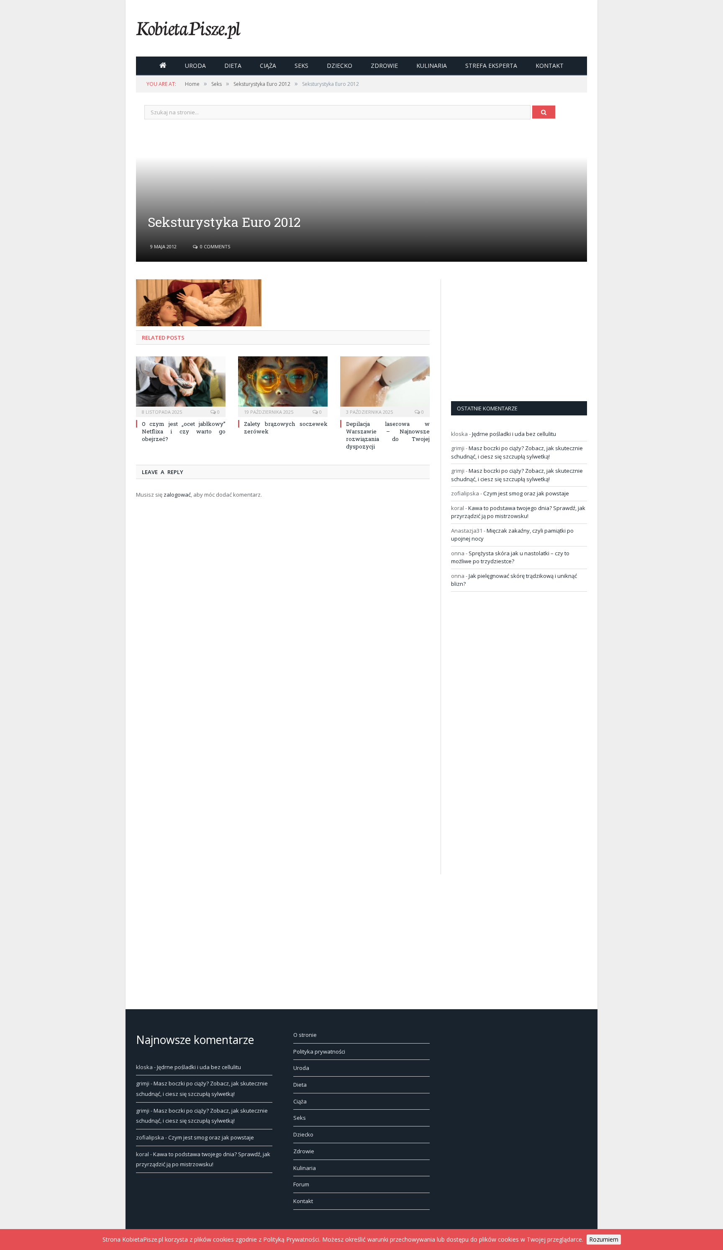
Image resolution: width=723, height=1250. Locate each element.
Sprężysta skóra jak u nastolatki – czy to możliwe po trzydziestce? (510, 557)
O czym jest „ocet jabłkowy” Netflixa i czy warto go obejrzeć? (184, 431)
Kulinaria (431, 66)
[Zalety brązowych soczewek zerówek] (283, 385)
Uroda (195, 66)
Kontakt (550, 66)
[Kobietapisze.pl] (188, 28)
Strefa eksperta (491, 66)
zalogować (177, 494)
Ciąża (268, 66)
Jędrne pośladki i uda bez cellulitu (514, 434)
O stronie (305, 1035)
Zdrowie (384, 66)
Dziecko (339, 66)
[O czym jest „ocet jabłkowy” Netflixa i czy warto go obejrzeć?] (181, 385)
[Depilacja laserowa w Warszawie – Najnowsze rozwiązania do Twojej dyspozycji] (385, 385)
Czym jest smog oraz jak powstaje (526, 493)
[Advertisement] (514, 331)
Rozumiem (603, 1239)
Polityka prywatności (319, 1051)
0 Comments (214, 246)
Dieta (232, 66)
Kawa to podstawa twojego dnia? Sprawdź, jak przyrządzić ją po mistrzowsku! (518, 512)
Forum (301, 1184)
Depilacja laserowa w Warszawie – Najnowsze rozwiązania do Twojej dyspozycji (388, 435)
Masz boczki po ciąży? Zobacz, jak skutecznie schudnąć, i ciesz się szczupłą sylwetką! (517, 452)
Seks (301, 66)
